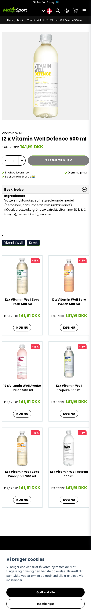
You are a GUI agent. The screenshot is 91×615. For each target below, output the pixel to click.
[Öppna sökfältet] (58, 10)
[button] (49, 10)
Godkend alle (45, 592)
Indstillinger (45, 603)
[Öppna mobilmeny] (84, 10)
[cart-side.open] (76, 10)
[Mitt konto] (67, 10)
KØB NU (22, 327)
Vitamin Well (34, 20)
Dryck (20, 20)
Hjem (10, 20)
